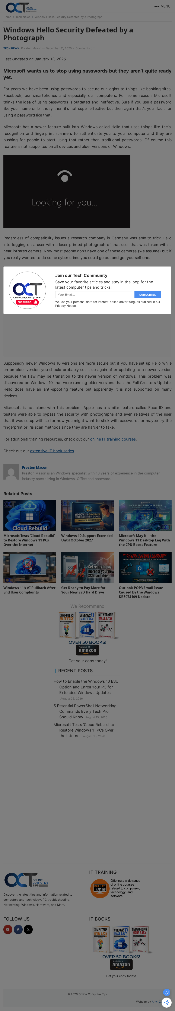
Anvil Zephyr (160, 1001)
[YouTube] (7, 929)
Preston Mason (31, 48)
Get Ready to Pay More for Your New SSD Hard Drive (83, 590)
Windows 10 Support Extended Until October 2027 (87, 538)
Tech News (23, 17)
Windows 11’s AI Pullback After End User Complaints (29, 590)
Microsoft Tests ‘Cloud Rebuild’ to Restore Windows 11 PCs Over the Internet (29, 540)
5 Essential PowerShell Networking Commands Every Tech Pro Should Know (85, 711)
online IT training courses (113, 439)
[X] (28, 929)
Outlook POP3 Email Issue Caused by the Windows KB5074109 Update (141, 592)
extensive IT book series (52, 451)
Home (7, 17)
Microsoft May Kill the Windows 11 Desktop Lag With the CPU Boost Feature (144, 540)
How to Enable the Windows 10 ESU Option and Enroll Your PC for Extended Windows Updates (86, 687)
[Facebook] (18, 929)
